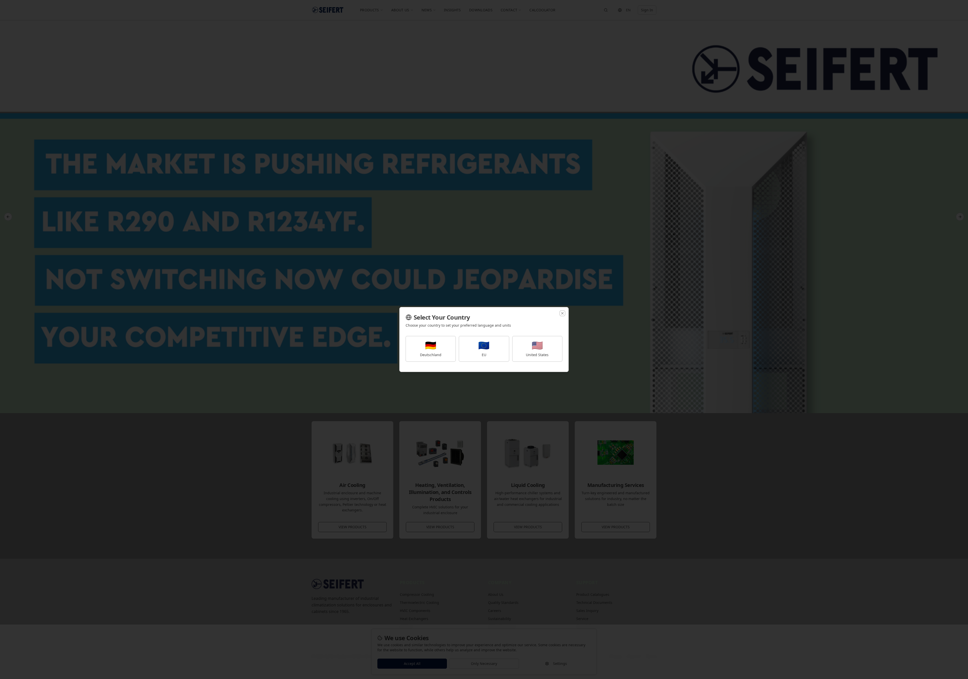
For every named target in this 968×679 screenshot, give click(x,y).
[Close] (562, 313)
